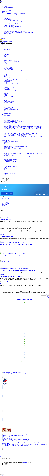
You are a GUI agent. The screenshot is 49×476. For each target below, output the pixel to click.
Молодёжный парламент (8, 80)
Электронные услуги (7, 152)
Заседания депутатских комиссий (9, 87)
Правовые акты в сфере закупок (9, 143)
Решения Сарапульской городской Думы (10, 122)
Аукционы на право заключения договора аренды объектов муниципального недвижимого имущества (21, 137)
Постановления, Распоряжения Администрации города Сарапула (14, 121)
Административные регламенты (9, 155)
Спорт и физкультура (7, 18)
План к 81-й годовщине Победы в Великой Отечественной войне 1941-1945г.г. (17, 27)
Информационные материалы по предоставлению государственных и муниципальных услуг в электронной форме (23, 153)
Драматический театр (5, 204)
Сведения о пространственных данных (10, 72)
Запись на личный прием (8, 160)
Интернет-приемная (7, 157)
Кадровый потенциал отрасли (9, 17)
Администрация (4, 98)
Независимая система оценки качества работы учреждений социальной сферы (16, 70)
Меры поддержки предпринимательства (10, 166)
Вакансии (5, 95)
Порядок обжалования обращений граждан (11, 159)
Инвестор (5, 168)
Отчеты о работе (6, 88)
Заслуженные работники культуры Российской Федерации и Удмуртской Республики (18, 23)
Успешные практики (7, 9)
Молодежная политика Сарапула (9, 19)
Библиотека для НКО (7, 10)
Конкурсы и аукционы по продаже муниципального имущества (14, 135)
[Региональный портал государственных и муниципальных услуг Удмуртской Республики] (17, 373)
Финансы (5, 53)
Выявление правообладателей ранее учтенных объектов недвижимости (15, 73)
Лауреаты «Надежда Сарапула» (9, 25)
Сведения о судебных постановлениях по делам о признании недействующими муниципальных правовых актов (22, 128)
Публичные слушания (7, 89)
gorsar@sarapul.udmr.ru (5, 44)
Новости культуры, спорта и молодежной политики (12, 16)
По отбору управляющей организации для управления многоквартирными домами (17, 134)
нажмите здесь (37, 472)
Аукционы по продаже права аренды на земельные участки (13, 138)
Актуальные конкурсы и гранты (9, 7)
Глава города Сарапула (7, 99)
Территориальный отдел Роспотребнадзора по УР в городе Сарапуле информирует (17, 270)
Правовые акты (6, 151)
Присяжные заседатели (7, 113)
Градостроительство (7, 63)
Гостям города (4, 11)
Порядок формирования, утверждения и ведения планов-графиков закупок (16, 149)
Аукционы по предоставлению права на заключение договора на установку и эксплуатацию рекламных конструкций (23, 136)
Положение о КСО (7, 116)
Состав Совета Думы (7, 77)
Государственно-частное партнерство (10, 172)
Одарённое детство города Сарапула (10, 22)
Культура (3, 12)
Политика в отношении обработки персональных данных (9, 460)
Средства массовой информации (9, 110)
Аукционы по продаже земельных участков (11, 139)
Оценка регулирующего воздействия (10, 171)
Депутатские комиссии (7, 86)
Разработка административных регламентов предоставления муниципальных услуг (17, 156)
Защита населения (7, 66)
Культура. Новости (5, 201)
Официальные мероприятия (8, 107)
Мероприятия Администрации (7, 198)
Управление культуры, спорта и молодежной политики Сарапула (14, 13)
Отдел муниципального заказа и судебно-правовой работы (13, 144)
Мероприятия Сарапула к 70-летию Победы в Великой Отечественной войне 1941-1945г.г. (18, 32)
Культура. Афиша (5, 200)
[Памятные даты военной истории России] (6, 432)
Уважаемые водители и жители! (6, 236)
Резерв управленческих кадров (9, 71)
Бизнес (5, 167)
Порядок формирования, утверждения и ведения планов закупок (14, 148)
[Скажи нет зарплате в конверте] (7, 438)
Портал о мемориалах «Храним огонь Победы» (11, 28)
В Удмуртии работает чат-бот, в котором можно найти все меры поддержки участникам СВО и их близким (22, 225)
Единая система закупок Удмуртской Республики (12, 141)
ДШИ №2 (3, 206)
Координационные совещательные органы (11, 109)
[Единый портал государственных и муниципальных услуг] (12, 372)
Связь (5, 62)
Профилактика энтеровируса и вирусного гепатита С (12, 26)
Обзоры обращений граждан (8, 162)
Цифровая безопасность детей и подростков (11, 29)
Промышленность (7, 169)
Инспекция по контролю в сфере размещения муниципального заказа (15, 146)
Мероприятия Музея (5, 203)
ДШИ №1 (3, 205)
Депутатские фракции (7, 91)
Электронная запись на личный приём (10, 161)
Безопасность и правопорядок (9, 65)
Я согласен (2, 474)
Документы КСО (6, 118)
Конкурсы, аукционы (7, 170)
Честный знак (3, 289)
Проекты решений (7, 81)
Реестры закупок (6, 142)
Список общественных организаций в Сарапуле (12, 20)
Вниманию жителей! (4, 248)
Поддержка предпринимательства (9, 60)
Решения (5, 82)
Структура (5, 76)
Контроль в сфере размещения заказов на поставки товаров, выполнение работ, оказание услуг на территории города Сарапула (25, 145)
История (5, 50)
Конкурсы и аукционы (7, 131)
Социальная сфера (7, 54)
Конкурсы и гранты (5, 6)
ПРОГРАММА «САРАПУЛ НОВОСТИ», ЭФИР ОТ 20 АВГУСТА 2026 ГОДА (16, 244)
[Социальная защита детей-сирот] (2, 387)
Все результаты (2, 38)
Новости (5, 94)
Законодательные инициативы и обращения (11, 90)
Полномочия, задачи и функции (9, 101)
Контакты (5, 104)
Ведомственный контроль (8, 67)
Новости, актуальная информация (9, 173)
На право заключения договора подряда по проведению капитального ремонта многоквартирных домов (21, 133)
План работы (6, 93)
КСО (3, 114)
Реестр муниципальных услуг (9, 154)
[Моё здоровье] (7, 401)
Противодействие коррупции (8, 68)
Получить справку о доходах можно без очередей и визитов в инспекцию (15, 255)
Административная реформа (8, 102)
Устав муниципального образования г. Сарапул (11, 83)
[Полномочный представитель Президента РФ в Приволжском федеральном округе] (16, 439)
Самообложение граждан (8, 58)
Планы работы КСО (7, 115)
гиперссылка (24, 462)
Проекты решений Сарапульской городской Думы (12, 125)
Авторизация (2, 475)
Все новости (47, 294)
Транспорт (5, 59)
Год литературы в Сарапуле (8, 33)
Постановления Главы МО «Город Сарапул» (11, 123)
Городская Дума (4, 74)
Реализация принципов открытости (10, 112)
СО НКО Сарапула (7, 8)
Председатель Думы (7, 75)
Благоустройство (6, 55)
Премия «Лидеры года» (8, 24)
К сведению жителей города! (6, 219)
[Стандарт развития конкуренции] (7, 436)
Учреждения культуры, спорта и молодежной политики (13, 14)
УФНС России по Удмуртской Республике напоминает (11, 276)
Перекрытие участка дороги (6, 263)
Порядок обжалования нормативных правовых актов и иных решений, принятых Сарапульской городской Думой (22, 127)
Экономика (6, 52)
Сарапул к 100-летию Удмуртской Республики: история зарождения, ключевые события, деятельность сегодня (22, 34)
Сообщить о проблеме (7, 193)
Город (3, 48)
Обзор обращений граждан (8, 85)
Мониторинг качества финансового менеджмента (12, 61)
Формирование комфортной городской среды (11, 57)
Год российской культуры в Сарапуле (10, 30)
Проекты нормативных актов (8, 147)
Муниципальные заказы (6, 140)
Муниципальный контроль (8, 108)
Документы (4, 119)
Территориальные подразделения (9, 69)
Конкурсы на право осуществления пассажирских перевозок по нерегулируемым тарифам (18, 132)
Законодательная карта (7, 129)
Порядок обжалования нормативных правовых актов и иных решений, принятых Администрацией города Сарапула (23, 126)
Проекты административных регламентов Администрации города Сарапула (16, 124)
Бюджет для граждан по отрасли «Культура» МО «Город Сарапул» (14, 31)
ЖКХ (5, 56)
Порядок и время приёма (8, 158)
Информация (6, 105)
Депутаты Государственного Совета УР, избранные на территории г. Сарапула (16, 79)
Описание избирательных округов (9, 92)
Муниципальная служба (8, 106)
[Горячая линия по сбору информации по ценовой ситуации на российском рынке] (15, 440)
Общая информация (7, 49)
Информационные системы (8, 103)
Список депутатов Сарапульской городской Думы (12, 78)
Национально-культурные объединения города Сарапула (13, 21)
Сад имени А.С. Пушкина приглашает (8, 202)
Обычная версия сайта (3, 3)
